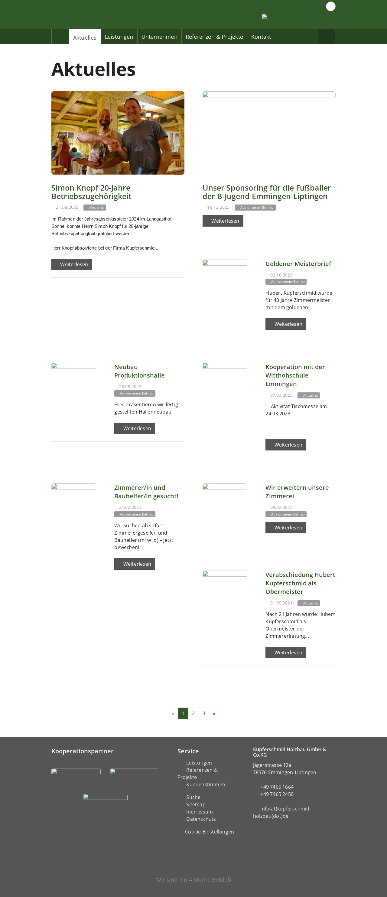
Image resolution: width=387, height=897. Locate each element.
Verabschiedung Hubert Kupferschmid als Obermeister (300, 583)
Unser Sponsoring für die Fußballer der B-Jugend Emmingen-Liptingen (267, 191)
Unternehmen (159, 36)
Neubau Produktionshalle (139, 371)
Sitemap (195, 804)
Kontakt (261, 36)
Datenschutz (201, 819)
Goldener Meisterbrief (298, 264)
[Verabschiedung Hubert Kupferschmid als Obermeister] (225, 593)
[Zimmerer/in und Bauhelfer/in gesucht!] (73, 505)
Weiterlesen (73, 264)
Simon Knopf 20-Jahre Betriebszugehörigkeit (91, 191)
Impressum (199, 811)
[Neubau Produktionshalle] (73, 385)
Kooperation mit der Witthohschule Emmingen (295, 375)
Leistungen (119, 36)
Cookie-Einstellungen (209, 831)
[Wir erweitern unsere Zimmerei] (225, 505)
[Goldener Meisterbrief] (225, 282)
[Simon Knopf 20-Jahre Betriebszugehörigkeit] (117, 133)
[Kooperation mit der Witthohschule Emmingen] (225, 385)
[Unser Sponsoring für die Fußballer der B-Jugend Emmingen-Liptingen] (269, 133)
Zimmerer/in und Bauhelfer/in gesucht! (146, 491)
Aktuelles (85, 37)
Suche (193, 797)
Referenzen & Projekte (214, 36)
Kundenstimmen (205, 784)
